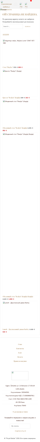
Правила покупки (20, 361)
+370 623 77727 (15, 4)
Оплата (20, 357)
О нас (20, 344)
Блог (20, 353)
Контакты (20, 348)
